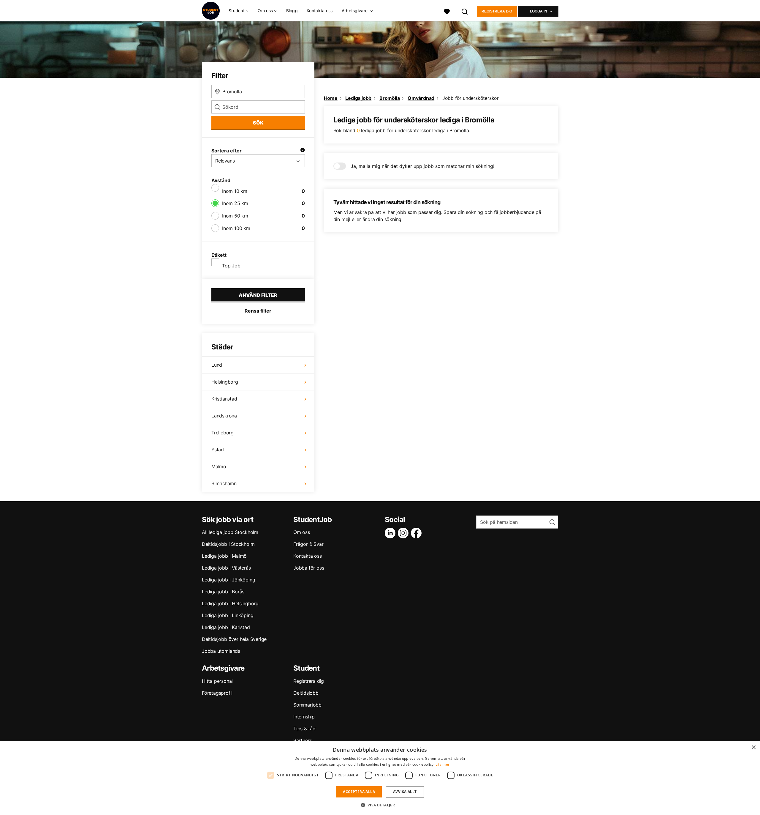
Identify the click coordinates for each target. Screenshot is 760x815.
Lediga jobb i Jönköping (228, 580)
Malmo (218, 466)
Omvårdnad (421, 98)
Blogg (292, 10)
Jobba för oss (308, 568)
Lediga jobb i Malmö (224, 556)
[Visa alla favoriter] (447, 10)
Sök (258, 123)
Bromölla (389, 98)
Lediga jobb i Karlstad (226, 627)
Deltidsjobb (306, 693)
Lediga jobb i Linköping (227, 615)
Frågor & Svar (308, 544)
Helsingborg (224, 382)
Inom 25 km (235, 203)
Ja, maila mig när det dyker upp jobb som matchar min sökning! (422, 166)
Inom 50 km (235, 216)
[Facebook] (417, 533)
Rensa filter (258, 311)
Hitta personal (217, 681)
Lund (216, 365)
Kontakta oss (320, 10)
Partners (302, 740)
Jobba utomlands (221, 651)
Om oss (301, 532)
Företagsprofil (217, 693)
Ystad (217, 450)
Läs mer (442, 764)
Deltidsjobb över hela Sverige (234, 639)
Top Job (231, 266)
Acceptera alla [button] (359, 791)
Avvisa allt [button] (405, 791)
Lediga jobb (358, 98)
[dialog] (380, 778)
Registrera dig (497, 11)
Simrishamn (224, 483)
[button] (380, 805)
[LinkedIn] (391, 533)
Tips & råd (304, 729)
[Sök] (465, 10)
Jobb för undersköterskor (470, 98)
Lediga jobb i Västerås (226, 568)
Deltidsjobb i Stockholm (228, 544)
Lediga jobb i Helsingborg (230, 603)
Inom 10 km (234, 191)
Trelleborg (222, 433)
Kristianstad (224, 399)
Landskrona (224, 416)
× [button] (753, 747)
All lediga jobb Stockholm (230, 532)
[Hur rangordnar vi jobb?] (302, 150)
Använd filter (258, 295)
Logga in (538, 11)
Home (331, 98)
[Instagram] (404, 533)
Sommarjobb (307, 705)
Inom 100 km (236, 228)
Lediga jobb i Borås (223, 592)
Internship (304, 717)
